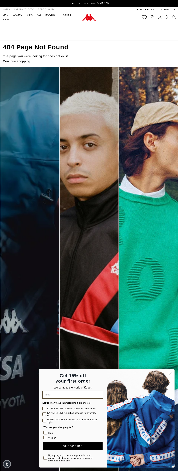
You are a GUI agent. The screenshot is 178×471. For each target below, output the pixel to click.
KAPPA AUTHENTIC (24, 9)
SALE (6, 19)
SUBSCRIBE (73, 446)
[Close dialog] (170, 374)
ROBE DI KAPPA (46, 9)
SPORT (67, 15)
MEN (5, 15)
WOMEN (17, 15)
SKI (39, 15)
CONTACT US (168, 9)
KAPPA (6, 9)
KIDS (30, 15)
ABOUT (155, 9)
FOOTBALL (51, 15)
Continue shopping (16, 61)
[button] (7, 464)
